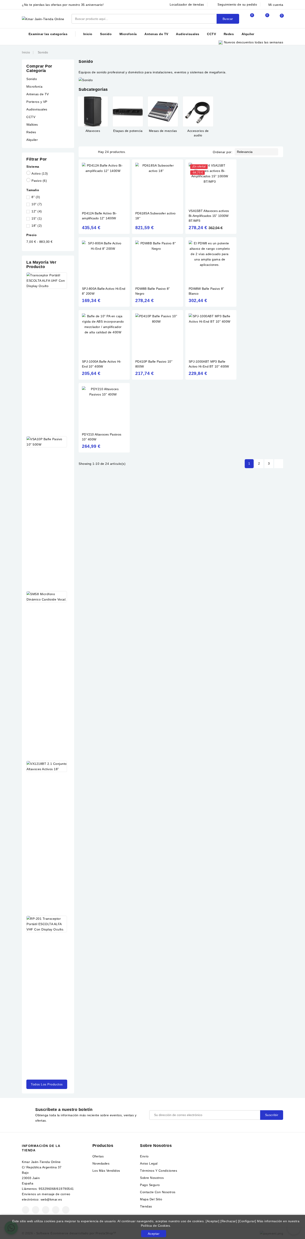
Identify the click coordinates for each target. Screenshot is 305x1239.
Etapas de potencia (127, 131)
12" (36, 211)
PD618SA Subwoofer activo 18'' (155, 215)
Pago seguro (150, 1185)
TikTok (65, 1210)
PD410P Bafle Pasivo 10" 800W (153, 364)
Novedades (101, 1163)
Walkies (32, 124)
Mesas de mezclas (163, 131)
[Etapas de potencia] (128, 111)
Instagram (55, 1210)
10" (36, 204)
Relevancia (256, 152)
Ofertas (98, 1156)
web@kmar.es (51, 1199)
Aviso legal (149, 1163)
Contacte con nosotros (157, 1192)
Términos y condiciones (158, 1170)
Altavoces (93, 131)
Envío (144, 1156)
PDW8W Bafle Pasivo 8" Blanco (206, 291)
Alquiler (248, 34)
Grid (86, 152)
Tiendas (146, 1206)
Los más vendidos (106, 1170)
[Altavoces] (93, 111)
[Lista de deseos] (262, 19)
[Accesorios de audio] (198, 111)
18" (36, 225)
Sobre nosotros (152, 1178)
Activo (39, 173)
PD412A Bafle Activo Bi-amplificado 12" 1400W (99, 215)
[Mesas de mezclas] (163, 111)
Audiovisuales (187, 34)
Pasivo (39, 180)
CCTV (211, 34)
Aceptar (154, 1233)
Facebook (25, 1210)
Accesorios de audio (198, 133)
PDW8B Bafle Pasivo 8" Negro (152, 291)
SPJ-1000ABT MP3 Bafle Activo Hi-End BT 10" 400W (209, 364)
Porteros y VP (36, 102)
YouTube (45, 1210)
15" (36, 218)
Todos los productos (47, 1084)
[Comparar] (247, 19)
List (92, 152)
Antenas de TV (156, 34)
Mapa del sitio (151, 1199)
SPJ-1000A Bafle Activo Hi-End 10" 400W (101, 364)
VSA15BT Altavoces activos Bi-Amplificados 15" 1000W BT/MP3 (209, 215)
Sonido (106, 34)
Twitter (35, 1210)
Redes (229, 34)
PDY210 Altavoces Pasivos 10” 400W (101, 437)
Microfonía (128, 34)
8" (35, 197)
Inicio (87, 34)
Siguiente (278, 463)
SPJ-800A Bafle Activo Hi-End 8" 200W (103, 291)
